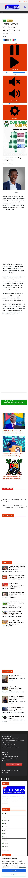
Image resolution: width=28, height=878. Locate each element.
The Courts (5, 846)
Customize (14, 874)
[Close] (26, 857)
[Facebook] (4, 40)
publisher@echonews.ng (12, 747)
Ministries (4, 833)
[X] (6, 40)
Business (4, 827)
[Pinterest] (13, 40)
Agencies (4, 836)
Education (4, 830)
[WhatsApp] (10, 40)
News (3, 817)
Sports (4, 823)
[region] (14, 867)
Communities (5, 820)
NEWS (4, 20)
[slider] (8, 72)
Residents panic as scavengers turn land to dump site (14, 500)
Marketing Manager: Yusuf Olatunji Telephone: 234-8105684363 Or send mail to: (11, 757)
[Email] (8, 40)
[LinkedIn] (15, 40)
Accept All (14, 870)
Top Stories (5, 813)
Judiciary (4, 840)
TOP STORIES (9, 20)
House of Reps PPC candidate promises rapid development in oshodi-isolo (14, 506)
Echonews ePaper (6, 850)
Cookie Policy (22, 867)
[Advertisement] (15, 222)
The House (5, 843)
